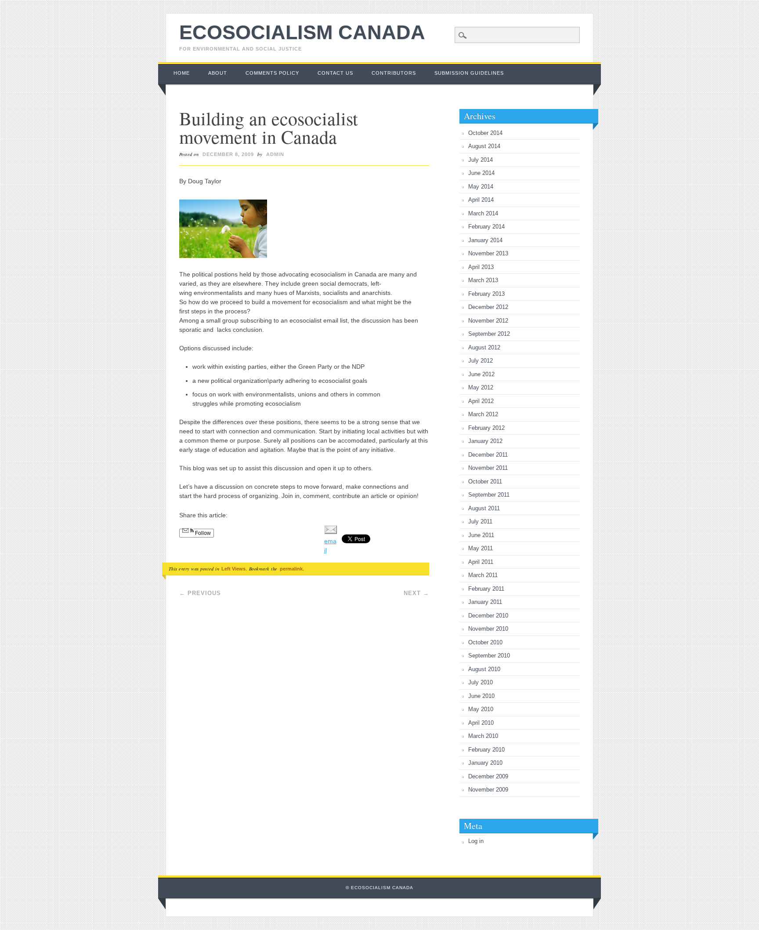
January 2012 (485, 441)
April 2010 (481, 722)
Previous (200, 593)
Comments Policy (272, 73)
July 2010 (480, 682)
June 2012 (481, 374)
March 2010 (483, 736)
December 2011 (488, 454)
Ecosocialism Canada (302, 32)
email (330, 546)
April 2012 (481, 401)
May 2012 (480, 387)
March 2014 (483, 213)
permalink (291, 568)
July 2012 (480, 360)
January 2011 (485, 602)
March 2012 (483, 414)
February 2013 (486, 294)
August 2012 (484, 347)
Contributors (394, 73)
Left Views (233, 568)
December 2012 (488, 307)
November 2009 (488, 789)
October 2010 (485, 642)
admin (275, 154)
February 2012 (486, 428)
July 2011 (480, 521)
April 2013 (481, 267)
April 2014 (481, 199)
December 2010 (488, 615)
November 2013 (488, 253)
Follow (202, 533)
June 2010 (481, 696)
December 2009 (488, 776)
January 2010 (485, 762)
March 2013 (483, 280)
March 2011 (483, 575)
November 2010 (488, 628)
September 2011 (489, 494)
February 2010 (486, 749)
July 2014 (480, 159)
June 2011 (481, 535)
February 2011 (486, 588)
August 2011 (484, 508)
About (217, 73)
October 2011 (485, 481)
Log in (476, 841)
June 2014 (481, 173)
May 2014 (480, 186)
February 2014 (486, 226)
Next (416, 593)
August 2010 (484, 669)
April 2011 (480, 562)
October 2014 (485, 133)
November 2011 (488, 468)
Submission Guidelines (469, 73)
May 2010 (480, 709)
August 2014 (484, 146)
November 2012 (488, 320)
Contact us (335, 73)
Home (181, 73)
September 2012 (489, 334)
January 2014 (485, 240)
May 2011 (480, 548)
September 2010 (489, 655)
